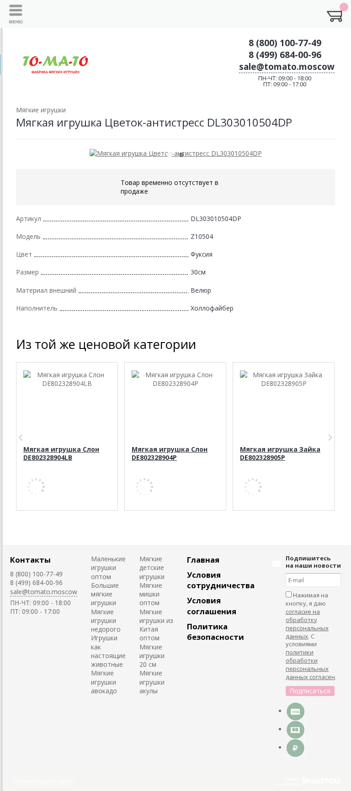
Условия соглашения (211, 605)
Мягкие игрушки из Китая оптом (156, 625)
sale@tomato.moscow (287, 67)
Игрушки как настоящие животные (108, 651)
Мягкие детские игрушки (152, 567)
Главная (203, 559)
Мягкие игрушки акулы (152, 682)
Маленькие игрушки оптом (108, 567)
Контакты (30, 559)
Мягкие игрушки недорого (106, 620)
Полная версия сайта (43, 781)
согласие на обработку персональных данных (307, 623)
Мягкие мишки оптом (150, 594)
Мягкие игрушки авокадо (104, 682)
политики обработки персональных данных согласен (310, 664)
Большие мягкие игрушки (105, 594)
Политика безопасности (215, 631)
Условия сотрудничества (221, 580)
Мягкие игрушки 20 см (152, 656)
